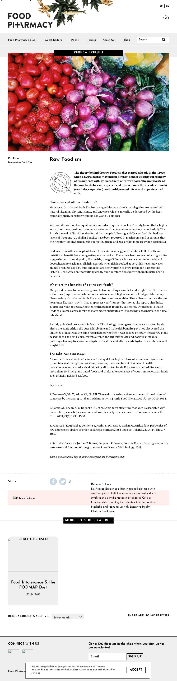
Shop (127, 40)
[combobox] (68, 616)
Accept (136, 669)
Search (163, 39)
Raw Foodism (65, 159)
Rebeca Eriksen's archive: (28, 616)
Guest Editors (53, 40)
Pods (74, 40)
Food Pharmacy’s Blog (22, 40)
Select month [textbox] (62, 617)
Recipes (91, 40)
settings (35, 673)
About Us (108, 40)
